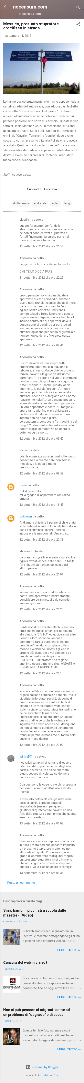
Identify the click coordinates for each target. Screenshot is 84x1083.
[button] (78, 25)
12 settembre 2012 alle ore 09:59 (41, 473)
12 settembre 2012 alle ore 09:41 (41, 345)
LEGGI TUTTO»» (69, 950)
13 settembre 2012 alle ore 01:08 (41, 823)
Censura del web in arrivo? (25, 962)
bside (23, 485)
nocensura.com (30, 7)
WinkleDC (26, 756)
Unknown (26, 516)
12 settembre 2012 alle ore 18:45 (41, 505)
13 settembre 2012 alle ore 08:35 (41, 873)
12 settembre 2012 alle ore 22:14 (41, 673)
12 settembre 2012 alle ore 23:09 (41, 745)
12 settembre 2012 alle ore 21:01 (41, 574)
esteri (55, 203)
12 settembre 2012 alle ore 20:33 (41, 539)
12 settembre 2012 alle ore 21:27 (41, 609)
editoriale (40, 203)
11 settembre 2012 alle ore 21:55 (41, 246)
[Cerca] (78, 8)
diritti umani (21, 203)
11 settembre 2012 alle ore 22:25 (41, 277)
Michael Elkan (52, 1075)
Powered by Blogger (44, 1067)
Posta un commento (21, 882)
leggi (67, 203)
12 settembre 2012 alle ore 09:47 (41, 438)
